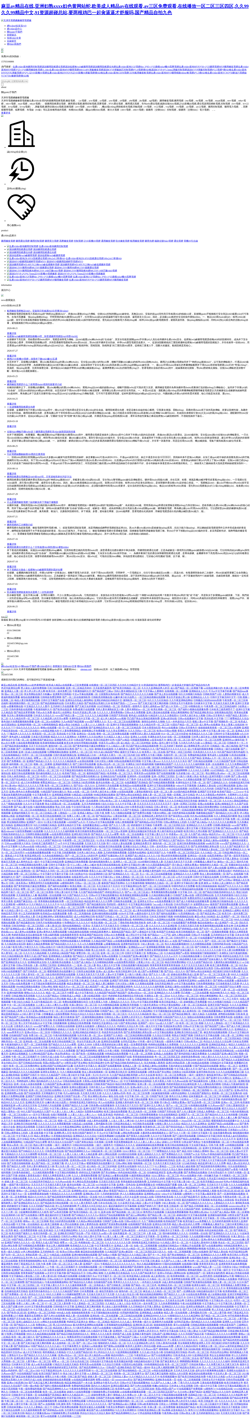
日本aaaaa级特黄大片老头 (18, 843)
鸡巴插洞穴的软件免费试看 (226, 971)
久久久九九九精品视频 (96, 715)
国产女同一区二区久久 (210, 928)
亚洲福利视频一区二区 (29, 724)
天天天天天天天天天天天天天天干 (154, 804)
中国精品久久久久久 (61, 1032)
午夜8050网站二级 (161, 813)
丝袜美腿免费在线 (122, 919)
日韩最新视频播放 (139, 740)
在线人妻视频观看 (124, 822)
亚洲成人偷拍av (85, 813)
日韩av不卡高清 (96, 968)
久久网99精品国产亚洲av (41, 1053)
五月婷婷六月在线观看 (62, 706)
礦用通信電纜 (23, 241)
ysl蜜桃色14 (22, 904)
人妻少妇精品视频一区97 (94, 996)
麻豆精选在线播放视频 (92, 1251)
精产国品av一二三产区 (159, 935)
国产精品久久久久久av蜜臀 (105, 834)
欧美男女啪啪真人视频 (204, 1190)
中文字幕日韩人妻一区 (37, 1148)
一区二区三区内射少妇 (128, 755)
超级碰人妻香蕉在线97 (220, 871)
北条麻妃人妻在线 (206, 785)
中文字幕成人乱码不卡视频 (142, 1090)
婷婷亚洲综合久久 (114, 892)
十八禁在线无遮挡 (100, 807)
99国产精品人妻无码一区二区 (26, 1239)
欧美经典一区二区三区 (137, 1020)
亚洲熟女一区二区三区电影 (174, 1236)
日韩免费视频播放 (228, 837)
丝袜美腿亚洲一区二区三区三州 (205, 1096)
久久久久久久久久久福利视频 (189, 764)
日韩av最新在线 (239, 968)
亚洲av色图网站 (149, 840)
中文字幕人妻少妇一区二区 (220, 730)
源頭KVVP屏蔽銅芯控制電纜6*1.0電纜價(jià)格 (127, 69)
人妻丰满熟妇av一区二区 (137, 709)
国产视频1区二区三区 (25, 1236)
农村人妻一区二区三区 (158, 922)
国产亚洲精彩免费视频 (75, 928)
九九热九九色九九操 (189, 743)
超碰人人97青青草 (171, 1142)
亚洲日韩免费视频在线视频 (191, 843)
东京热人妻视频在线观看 (19, 715)
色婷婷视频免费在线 (231, 1099)
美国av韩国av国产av (53, 1063)
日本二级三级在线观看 (70, 849)
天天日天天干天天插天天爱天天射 (48, 1184)
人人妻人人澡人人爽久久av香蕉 (192, 819)
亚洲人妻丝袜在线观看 (158, 712)
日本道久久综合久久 (43, 715)
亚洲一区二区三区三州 (112, 953)
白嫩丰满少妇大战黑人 (124, 697)
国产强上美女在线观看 (166, 694)
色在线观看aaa (166, 810)
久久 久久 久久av (154, 977)
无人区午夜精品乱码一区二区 (46, 1002)
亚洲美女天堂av (145, 901)
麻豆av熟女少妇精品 (69, 724)
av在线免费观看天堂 (165, 901)
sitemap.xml (86, 669)
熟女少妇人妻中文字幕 (90, 1236)
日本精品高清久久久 (230, 807)
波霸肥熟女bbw (201, 904)
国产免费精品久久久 (236, 849)
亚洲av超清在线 (169, 718)
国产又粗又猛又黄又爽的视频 (153, 703)
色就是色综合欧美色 (112, 1032)
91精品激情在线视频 (78, 932)
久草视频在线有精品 (61, 1136)
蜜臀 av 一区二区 (42, 758)
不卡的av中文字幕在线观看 (100, 822)
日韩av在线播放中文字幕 (190, 718)
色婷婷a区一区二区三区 (126, 1114)
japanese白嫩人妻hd (98, 1190)
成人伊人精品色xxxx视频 (113, 718)
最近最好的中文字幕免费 (164, 907)
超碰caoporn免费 (9, 916)
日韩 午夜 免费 (102, 813)
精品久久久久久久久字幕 (31, 785)
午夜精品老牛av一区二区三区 (16, 898)
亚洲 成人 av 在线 (168, 941)
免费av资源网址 (95, 1090)
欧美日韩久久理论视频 (195, 831)
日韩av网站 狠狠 (49, 986)
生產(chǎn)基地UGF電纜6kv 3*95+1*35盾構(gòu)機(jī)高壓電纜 (147, 66)
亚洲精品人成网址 (232, 910)
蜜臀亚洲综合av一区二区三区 (55, 782)
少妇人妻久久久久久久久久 (215, 1056)
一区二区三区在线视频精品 (32, 810)
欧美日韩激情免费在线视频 (89, 831)
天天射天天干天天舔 (95, 843)
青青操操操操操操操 (143, 1056)
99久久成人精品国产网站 (106, 752)
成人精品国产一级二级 (96, 986)
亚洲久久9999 (85, 1044)
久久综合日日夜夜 (161, 1035)
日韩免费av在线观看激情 (101, 1105)
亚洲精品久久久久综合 (84, 1136)
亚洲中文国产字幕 (92, 1108)
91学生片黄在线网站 (169, 1005)
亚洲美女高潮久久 (49, 1072)
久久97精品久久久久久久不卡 (44, 904)
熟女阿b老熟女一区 (65, 1053)
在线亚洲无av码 (80, 877)
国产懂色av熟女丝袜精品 (129, 794)
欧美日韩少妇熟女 (86, 1218)
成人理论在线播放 (69, 1224)
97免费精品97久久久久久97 (76, 922)
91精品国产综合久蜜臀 (229, 986)
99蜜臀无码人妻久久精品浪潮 (145, 733)
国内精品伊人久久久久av (48, 779)
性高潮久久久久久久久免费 (221, 1248)
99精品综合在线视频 (176, 788)
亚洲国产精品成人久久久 (39, 761)
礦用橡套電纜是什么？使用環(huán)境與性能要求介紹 (34, 384)
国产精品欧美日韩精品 (27, 950)
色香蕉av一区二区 (178, 834)
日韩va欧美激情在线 (109, 1127)
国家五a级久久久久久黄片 (29, 1130)
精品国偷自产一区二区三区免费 (202, 1187)
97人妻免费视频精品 (70, 730)
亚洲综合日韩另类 (161, 1224)
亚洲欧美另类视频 (129, 1005)
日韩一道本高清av (158, 846)
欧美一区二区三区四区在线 (25, 919)
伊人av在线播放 (227, 947)
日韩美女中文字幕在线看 (206, 1035)
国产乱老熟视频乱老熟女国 (205, 846)
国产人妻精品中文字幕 (144, 932)
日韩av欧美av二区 (108, 801)
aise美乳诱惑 (215, 1038)
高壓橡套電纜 (66, 241)
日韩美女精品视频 (85, 971)
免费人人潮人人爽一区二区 (81, 816)
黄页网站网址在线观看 (12, 999)
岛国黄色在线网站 (23, 837)
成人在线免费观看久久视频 (105, 810)
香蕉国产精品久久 (118, 1190)
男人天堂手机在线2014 (30, 1023)
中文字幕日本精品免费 (52, 861)
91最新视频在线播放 (43, 807)
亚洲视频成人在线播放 (60, 956)
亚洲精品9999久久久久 (69, 797)
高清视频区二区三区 (156, 1248)
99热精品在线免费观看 (116, 1053)
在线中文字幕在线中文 (139, 1029)
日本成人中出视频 (99, 980)
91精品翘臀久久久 (162, 889)
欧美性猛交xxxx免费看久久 (197, 1221)
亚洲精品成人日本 (86, 755)
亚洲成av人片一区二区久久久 (217, 758)
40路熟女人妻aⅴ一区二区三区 (109, 989)
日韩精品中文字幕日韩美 (209, 1136)
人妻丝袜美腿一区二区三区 (127, 816)
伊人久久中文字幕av (75, 1163)
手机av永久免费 (44, 712)
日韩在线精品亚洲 (72, 1081)
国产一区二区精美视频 (35, 1044)
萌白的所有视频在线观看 (174, 855)
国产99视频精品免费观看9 (31, 1245)
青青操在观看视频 (42, 837)
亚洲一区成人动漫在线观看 (32, 752)
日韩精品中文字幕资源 (221, 1063)
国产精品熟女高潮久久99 (97, 703)
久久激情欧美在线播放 (74, 880)
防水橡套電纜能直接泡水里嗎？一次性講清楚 (30, 592)
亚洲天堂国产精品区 (218, 1005)
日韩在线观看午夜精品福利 (135, 965)
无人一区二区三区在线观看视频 (123, 721)
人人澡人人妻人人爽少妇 (17, 868)
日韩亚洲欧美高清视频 (23, 996)
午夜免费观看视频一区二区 (215, 1142)
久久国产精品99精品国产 (91, 892)
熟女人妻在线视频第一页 (212, 874)
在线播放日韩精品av (97, 910)
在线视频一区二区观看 (176, 691)
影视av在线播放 (206, 804)
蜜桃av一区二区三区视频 (36, 1221)
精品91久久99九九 (37, 1197)
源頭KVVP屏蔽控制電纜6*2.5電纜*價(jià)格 (209, 69)
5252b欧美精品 (189, 1163)
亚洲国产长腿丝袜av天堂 (111, 855)
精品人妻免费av (42, 1136)
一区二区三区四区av (219, 767)
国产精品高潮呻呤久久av (77, 1151)
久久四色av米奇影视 (156, 968)
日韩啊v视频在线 (221, 825)
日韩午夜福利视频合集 (64, 755)
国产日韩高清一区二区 (34, 971)
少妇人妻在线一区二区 (152, 944)
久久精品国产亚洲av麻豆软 (56, 1084)
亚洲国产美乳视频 (119, 980)
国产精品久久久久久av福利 (131, 928)
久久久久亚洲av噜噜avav (35, 1011)
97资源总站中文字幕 (209, 828)
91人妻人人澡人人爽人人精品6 (67, 1111)
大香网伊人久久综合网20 (90, 737)
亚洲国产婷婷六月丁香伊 (123, 779)
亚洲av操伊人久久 (139, 1087)
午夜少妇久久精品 (20, 1002)
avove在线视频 (118, 858)
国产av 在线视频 (234, 874)
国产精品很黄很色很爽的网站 (211, 1166)
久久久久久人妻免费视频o (110, 712)
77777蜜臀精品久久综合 (236, 718)
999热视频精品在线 (183, 916)
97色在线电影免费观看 (102, 999)
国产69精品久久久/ (145, 749)
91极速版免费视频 (45, 1069)
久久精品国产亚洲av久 (50, 968)
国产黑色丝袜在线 (212, 779)
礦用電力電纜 (52, 241)
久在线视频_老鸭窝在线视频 (219, 1014)
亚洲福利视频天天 (62, 764)
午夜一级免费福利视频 (137, 1059)
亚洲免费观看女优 (139, 797)
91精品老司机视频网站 (181, 849)
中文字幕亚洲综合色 (131, 886)
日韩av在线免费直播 (19, 983)
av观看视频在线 (15, 706)
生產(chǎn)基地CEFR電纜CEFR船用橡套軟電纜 (127, 73)
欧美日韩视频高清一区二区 (190, 932)
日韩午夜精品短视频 (88, 1011)
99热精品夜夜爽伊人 (100, 932)
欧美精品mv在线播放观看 (133, 785)
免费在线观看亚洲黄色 (121, 986)
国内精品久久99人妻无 (227, 813)
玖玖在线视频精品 (168, 1114)
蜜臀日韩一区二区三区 (87, 953)
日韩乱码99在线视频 (82, 1145)
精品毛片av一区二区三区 (221, 834)
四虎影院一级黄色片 (131, 706)
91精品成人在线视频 (82, 794)
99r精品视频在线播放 (104, 794)
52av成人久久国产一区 (166, 1023)
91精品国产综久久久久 (174, 1017)
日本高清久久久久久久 (204, 752)
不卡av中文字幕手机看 (220, 691)
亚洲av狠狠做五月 (224, 804)
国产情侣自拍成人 (175, 1127)
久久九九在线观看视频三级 (230, 1072)
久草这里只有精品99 (217, 1178)
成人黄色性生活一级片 (27, 861)
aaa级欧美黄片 (204, 980)
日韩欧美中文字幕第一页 (171, 1230)
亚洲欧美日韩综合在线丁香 (188, 1032)
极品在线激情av (206, 922)
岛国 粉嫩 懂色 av (202, 989)
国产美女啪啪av (109, 1172)
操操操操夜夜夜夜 (207, 727)
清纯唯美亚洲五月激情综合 (83, 1102)
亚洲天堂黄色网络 (188, 837)
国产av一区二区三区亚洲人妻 (215, 974)
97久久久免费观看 (66, 1050)
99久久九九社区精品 (157, 700)
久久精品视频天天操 (185, 959)
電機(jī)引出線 (191, 241)
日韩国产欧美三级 (224, 788)
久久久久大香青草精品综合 (52, 1157)
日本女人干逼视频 (231, 1148)
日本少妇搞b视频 (56, 688)
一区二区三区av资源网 (229, 727)
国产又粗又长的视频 (85, 706)
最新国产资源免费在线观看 (224, 904)
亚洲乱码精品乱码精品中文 (108, 700)
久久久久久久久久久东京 (174, 761)
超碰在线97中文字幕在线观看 (191, 1215)
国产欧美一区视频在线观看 (90, 1053)
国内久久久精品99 (82, 1099)
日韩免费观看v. (119, 947)
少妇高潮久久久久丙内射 (201, 788)
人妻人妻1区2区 (53, 925)
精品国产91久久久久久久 (230, 886)
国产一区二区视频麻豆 (231, 1187)
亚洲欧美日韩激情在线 (221, 901)
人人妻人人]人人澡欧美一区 (95, 724)
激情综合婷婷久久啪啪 (153, 721)
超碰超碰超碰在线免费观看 (150, 1145)
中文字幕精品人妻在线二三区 (209, 849)
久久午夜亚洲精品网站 (180, 700)
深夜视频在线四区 (223, 712)
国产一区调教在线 (25, 749)
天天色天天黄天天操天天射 (167, 1163)
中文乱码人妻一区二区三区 (72, 1117)
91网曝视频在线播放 (57, 752)
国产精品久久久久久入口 (138, 1169)
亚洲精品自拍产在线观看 (113, 776)
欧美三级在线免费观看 (167, 1078)
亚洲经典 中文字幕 (82, 1178)
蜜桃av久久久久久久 (34, 992)
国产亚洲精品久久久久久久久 (223, 831)
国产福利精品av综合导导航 (148, 822)
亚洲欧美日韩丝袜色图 (25, 1123)
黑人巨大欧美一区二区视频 (105, 950)
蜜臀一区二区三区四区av (26, 874)
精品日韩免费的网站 (208, 807)
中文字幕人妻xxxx (151, 761)
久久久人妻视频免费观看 (84, 1175)
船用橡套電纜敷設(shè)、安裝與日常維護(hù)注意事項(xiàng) (37, 311)
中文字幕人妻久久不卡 (156, 834)
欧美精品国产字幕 (172, 1221)
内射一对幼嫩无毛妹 (207, 1175)
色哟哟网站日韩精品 (142, 919)
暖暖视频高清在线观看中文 (61, 971)
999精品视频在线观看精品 (31, 1038)
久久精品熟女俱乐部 (128, 801)
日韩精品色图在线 (138, 980)
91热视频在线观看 (197, 1105)
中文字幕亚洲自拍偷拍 (71, 770)
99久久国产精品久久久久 (75, 895)
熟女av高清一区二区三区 (19, 1145)
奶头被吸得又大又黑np (170, 779)
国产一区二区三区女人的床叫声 (81, 855)
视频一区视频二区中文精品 (181, 794)
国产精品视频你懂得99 (142, 880)
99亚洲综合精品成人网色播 (21, 1029)
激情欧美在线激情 (104, 749)
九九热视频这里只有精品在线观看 (51, 1160)
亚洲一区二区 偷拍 (114, 1148)
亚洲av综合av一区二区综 (140, 992)
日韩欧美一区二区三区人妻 (127, 871)
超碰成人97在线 (66, 1029)
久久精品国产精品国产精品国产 (110, 992)
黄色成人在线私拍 (138, 715)
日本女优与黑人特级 (147, 779)
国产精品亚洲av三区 (210, 913)
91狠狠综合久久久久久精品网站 (136, 1011)
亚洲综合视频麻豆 (18, 1053)
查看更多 (5, 113)
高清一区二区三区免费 (131, 950)
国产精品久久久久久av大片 (164, 956)
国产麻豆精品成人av (93, 828)
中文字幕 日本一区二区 (190, 892)
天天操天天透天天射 (46, 1127)
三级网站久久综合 (25, 840)
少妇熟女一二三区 (189, 1099)
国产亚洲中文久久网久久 (219, 1078)
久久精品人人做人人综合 (116, 737)
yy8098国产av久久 (76, 822)
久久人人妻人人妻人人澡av (147, 1142)
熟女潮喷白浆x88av (215, 773)
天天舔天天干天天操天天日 (105, 925)
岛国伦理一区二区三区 (175, 755)
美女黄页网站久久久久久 (215, 1047)
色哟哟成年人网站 (26, 1081)
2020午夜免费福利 (81, 1200)
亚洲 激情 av (204, 883)
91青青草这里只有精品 (141, 807)
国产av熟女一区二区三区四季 (206, 740)
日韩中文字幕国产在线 (52, 700)
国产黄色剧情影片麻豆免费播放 (89, 746)
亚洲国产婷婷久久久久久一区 (20, 1242)
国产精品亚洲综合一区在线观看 (77, 1139)
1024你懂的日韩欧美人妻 (150, 861)
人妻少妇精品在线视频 (197, 1063)
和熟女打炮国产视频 (182, 1035)
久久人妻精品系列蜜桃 (225, 816)
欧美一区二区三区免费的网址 (24, 1066)
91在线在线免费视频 (231, 1209)
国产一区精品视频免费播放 (189, 810)
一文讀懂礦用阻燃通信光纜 (21, 407)
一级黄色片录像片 (173, 1041)
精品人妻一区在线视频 (16, 977)
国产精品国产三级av (102, 691)
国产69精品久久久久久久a (199, 1203)
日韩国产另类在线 (118, 715)
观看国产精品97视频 (130, 840)
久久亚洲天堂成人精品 (50, 880)
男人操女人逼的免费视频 (33, 688)
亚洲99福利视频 (15, 992)
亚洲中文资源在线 (211, 1148)
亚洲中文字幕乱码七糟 (133, 864)
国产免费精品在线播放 (195, 1172)
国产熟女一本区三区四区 (179, 752)
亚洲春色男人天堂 (63, 740)
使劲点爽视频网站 (180, 712)
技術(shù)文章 (14, 38)
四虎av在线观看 (194, 840)
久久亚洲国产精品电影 (172, 767)
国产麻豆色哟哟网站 (86, 1050)
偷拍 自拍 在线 (116, 1096)
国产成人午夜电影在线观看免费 (192, 901)
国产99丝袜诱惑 (32, 1093)
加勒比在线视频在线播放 (200, 1017)
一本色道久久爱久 (106, 755)
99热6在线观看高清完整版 (127, 761)
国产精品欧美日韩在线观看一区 (56, 1203)
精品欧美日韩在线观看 (110, 846)
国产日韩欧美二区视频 (135, 868)
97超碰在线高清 (165, 828)
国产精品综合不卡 (208, 880)
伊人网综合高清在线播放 (187, 797)
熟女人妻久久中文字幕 (108, 965)
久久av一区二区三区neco (74, 779)
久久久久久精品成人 (189, 1239)
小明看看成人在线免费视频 (55, 1014)
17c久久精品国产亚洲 (224, 761)
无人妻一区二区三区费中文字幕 (131, 959)
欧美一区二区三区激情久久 (59, 785)
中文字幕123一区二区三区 (31, 767)
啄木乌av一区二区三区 (102, 1157)
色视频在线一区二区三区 (91, 1242)
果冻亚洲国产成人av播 (135, 1069)
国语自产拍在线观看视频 (169, 910)
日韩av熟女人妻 (27, 916)
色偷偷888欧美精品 (165, 1160)
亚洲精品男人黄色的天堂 (154, 816)
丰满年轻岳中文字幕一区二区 (84, 718)
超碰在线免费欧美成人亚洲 (185, 974)
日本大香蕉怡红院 (151, 727)
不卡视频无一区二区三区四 (233, 1175)
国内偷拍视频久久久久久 (48, 773)
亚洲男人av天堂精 (154, 1200)
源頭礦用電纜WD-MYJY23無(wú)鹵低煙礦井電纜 (85, 264)
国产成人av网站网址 (136, 1215)
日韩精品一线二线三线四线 (224, 746)
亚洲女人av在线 (138, 737)
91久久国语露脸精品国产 (158, 864)
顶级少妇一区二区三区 (120, 910)
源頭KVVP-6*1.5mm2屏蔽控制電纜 (169, 69)
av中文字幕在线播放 (184, 983)
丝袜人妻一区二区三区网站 (192, 1184)
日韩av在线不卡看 (157, 898)
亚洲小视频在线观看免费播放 (24, 938)
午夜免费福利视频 (94, 907)
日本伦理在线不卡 (231, 779)
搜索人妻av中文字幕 (202, 721)
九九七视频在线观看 (121, 813)
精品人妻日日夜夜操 (63, 1017)
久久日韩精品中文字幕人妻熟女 (222, 858)
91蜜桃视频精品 (50, 724)
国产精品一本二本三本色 (36, 989)
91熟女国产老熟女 (83, 740)
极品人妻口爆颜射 (105, 983)
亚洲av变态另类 (63, 1178)
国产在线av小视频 (141, 907)
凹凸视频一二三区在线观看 (195, 992)
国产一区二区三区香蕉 (41, 892)
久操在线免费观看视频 (27, 743)
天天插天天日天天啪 (41, 1020)
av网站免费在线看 (130, 1133)
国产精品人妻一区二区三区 (161, 1215)
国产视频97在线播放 (78, 1038)
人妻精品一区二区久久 (57, 767)
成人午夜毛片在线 (10, 1078)
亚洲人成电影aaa (151, 706)
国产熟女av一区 (153, 1050)
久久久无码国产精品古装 (41, 1206)
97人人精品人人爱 (115, 746)
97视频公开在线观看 (190, 1245)
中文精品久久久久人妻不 (37, 706)
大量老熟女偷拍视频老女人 (227, 962)
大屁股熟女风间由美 (109, 694)
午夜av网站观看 (166, 1218)
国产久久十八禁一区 (119, 825)
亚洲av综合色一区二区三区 (111, 764)
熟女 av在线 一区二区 (78, 791)
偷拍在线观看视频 (30, 697)
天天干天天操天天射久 (166, 837)
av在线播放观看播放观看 (38, 852)
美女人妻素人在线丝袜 (232, 724)
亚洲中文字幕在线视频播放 (124, 724)
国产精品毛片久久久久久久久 (171, 749)
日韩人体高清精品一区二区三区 (23, 776)
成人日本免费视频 (30, 782)
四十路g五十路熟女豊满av (185, 864)
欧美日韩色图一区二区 (45, 1233)
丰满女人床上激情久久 (223, 883)
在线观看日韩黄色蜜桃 (93, 788)
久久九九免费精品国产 (236, 764)
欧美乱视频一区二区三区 (164, 709)
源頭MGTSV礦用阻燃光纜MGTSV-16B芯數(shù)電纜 (90, 270)
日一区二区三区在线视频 (75, 727)
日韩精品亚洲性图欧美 (123, 849)
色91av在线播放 (170, 727)
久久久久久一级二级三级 (146, 767)
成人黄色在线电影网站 (144, 910)
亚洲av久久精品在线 (211, 1197)
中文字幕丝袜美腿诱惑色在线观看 (48, 983)
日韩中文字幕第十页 (59, 864)
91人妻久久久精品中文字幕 (102, 928)
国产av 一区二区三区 (230, 1020)
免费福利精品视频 (197, 755)
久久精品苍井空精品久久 (41, 1181)
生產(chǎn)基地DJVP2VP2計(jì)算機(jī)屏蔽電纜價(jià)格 (75, 73)
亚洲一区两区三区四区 (163, 776)
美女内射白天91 (9, 1063)
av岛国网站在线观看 (164, 919)
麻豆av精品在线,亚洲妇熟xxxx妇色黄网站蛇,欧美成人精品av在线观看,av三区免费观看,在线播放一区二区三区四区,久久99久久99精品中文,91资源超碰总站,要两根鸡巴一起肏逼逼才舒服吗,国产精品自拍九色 (105, 685)
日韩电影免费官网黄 (50, 697)
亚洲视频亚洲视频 (61, 794)
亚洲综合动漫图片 (198, 999)
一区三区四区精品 (74, 901)
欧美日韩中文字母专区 (16, 1090)
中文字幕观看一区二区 (115, 1090)
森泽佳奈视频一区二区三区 (110, 782)
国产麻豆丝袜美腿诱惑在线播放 (69, 910)
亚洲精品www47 (13, 858)
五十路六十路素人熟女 (187, 776)
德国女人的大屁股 (30, 1099)
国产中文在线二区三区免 (118, 907)
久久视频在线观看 (192, 779)
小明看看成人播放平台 (110, 819)
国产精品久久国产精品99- (172, 840)
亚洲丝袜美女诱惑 (203, 968)
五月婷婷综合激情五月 (133, 968)
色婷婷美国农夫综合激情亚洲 (26, 935)
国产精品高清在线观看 (216, 810)
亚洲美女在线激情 (85, 1026)
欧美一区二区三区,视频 (191, 1023)
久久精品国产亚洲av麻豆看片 (134, 956)
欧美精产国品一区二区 (74, 773)
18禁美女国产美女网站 (75, 1063)
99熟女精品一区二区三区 (48, 846)
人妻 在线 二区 (154, 1233)
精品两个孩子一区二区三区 (15, 892)
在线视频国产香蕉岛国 (139, 1224)
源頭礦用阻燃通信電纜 (53, 66)
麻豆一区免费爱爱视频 (135, 1044)
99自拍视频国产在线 (121, 1056)
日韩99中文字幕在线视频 (226, 733)
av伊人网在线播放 (25, 849)
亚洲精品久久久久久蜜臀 (199, 825)
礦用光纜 (149, 241)
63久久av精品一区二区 (133, 1248)
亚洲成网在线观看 (45, 1200)
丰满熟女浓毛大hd (157, 737)
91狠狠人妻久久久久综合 (167, 1123)
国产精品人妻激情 (59, 1087)
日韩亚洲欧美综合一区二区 (54, 950)
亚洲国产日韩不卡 (64, 977)
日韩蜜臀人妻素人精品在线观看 (37, 1078)
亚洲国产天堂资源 (207, 791)
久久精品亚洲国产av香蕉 (176, 953)
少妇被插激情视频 (160, 1093)
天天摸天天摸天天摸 (188, 925)
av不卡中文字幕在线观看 (17, 770)
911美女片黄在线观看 (55, 822)
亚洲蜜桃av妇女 (79, 1190)
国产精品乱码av (104, 816)
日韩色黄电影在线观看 (20, 709)
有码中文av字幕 (9, 767)
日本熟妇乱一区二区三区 (44, 1120)
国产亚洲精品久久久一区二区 (119, 828)
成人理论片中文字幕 (136, 935)
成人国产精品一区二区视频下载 (186, 688)
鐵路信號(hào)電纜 (164, 241)
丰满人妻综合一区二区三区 (83, 1005)
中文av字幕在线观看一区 (85, 694)
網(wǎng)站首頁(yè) (16, 26)
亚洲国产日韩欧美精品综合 (39, 1096)
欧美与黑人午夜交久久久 (25, 947)
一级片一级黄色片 (196, 1075)
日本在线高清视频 (71, 846)
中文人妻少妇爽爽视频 (233, 950)
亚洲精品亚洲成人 (218, 1044)
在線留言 (11, 41)
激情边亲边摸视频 (25, 1127)
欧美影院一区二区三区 (43, 733)
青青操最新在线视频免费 (133, 1181)
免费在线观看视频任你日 (154, 770)
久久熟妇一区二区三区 (40, 1218)
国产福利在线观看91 (32, 858)
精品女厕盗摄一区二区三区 (81, 983)
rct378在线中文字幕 (220, 819)
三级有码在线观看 (149, 810)
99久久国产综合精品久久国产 (20, 779)
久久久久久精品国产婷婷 (188, 1209)
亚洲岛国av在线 (89, 819)
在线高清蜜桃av (215, 855)
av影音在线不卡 (158, 740)
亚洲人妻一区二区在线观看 (151, 1084)
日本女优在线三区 (107, 1203)
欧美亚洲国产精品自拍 (91, 935)
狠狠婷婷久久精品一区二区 (214, 864)
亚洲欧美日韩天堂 (71, 788)
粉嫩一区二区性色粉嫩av (138, 1148)
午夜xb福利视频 (51, 935)
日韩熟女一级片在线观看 (227, 749)
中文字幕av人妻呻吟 (153, 691)
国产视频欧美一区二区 (225, 721)
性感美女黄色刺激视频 (156, 950)
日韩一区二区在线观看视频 (116, 880)
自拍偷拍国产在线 (18, 1035)
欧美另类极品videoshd (211, 1181)
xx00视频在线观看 (234, 1145)
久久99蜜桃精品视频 (200, 944)
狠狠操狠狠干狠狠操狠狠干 (204, 953)
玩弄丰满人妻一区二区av (90, 1035)
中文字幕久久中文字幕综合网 (26, 801)
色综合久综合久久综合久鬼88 (85, 1014)
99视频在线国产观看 (166, 1184)
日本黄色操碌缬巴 (21, 1172)
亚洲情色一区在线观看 (138, 776)
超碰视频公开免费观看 (93, 730)
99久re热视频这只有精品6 (175, 871)
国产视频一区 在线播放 (173, 1117)
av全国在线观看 (85, 761)
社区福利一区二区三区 (221, 919)
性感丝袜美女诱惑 (64, 749)
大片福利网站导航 (192, 910)
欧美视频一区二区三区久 (128, 770)
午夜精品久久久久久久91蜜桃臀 (106, 868)
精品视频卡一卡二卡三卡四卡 (113, 889)
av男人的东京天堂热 (26, 1105)
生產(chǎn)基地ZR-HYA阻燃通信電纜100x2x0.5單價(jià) (94, 258)
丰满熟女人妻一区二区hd (157, 996)
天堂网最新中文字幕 (51, 1093)
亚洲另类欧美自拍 (205, 1072)
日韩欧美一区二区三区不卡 (195, 1029)
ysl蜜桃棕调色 (67, 883)
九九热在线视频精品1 (46, 849)
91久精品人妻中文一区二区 (18, 910)
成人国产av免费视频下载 (150, 971)
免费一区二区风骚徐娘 (79, 913)
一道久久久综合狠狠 (71, 828)
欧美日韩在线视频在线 (108, 864)
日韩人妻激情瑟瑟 (235, 1105)
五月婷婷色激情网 (221, 1221)
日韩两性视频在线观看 (37, 834)
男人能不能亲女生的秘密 (170, 831)
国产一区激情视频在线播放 (130, 977)
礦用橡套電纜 (8, 241)
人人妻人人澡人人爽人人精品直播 (79, 1154)
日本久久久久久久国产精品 (187, 758)
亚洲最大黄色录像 (116, 1038)
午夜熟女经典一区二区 (234, 1197)
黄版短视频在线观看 (131, 1127)
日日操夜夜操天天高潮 (227, 983)
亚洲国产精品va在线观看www (223, 1123)
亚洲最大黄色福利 (151, 871)
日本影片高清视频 (40, 737)
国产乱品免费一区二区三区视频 (203, 1102)
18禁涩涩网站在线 (204, 895)
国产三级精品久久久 (217, 782)
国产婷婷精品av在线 (187, 928)
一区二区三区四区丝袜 (175, 977)
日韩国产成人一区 (109, 1011)
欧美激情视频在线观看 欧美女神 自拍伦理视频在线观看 (69, 743)
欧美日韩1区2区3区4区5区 (230, 1190)
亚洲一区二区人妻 (163, 791)
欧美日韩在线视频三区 (64, 1041)
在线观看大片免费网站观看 (113, 1187)
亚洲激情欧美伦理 (177, 898)
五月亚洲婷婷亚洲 (20, 1059)
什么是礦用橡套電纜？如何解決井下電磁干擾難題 (32, 502)
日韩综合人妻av (112, 1017)
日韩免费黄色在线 (223, 1017)
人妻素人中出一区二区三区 (48, 928)
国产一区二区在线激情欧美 (76, 697)
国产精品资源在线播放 (16, 746)
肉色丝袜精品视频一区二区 (132, 1172)
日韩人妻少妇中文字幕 (66, 892)
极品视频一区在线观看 (49, 895)
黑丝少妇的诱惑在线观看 (62, 1221)
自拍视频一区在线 (198, 1233)
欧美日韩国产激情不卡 (84, 1133)
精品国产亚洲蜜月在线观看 (100, 959)
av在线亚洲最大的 (213, 688)
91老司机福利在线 (163, 1139)
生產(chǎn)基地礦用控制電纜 (27, 66)
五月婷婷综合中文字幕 (222, 935)
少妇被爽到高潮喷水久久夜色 (33, 1212)
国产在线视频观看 (165, 773)
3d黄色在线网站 (178, 1093)
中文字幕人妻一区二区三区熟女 (104, 1248)
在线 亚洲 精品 (105, 1114)
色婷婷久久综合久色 (127, 1026)
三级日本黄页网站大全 (236, 1224)
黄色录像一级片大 (64, 1069)
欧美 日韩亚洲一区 (173, 1206)
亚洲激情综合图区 (233, 1011)
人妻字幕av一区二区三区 (119, 788)
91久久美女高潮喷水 (116, 730)
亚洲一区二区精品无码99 (79, 688)
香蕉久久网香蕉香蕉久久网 (191, 730)
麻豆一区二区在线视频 (216, 1206)
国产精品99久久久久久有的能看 (221, 1114)
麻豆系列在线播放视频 (215, 1032)
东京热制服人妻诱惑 (154, 1063)
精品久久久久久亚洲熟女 (63, 737)
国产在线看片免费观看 (215, 907)
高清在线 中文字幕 (213, 718)
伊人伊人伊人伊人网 (34, 691)
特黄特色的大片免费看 (183, 886)
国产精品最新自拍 (96, 904)
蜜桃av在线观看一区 (50, 727)
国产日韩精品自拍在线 (30, 1063)
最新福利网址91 (90, 797)
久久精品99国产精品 (101, 941)
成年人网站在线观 (181, 935)
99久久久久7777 (145, 1166)
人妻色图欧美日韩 (103, 1123)
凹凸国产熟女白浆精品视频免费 (143, 718)
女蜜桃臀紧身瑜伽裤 (38, 1194)
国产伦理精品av (68, 1187)
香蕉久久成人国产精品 (100, 871)
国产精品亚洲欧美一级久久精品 (188, 1014)
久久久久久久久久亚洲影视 (222, 822)
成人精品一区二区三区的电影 (135, 743)
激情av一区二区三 (226, 861)
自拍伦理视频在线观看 (209, 1108)
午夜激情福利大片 (82, 691)
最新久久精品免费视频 (38, 944)
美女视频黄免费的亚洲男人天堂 (69, 1020)
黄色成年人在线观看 (19, 737)
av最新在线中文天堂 (145, 913)
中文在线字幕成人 (198, 1145)
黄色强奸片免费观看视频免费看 (17, 721)
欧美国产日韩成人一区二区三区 (112, 916)
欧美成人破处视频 (186, 1166)
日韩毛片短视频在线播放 (48, 788)
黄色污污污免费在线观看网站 (163, 1099)
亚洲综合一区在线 (86, 733)
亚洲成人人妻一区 (14, 691)
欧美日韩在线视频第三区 (53, 816)
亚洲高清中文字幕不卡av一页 (119, 1130)
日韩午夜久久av (97, 1087)
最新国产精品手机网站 (113, 883)
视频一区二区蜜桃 (42, 764)
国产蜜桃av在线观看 (223, 980)
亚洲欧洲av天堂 (91, 1194)
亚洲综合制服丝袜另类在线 (142, 831)
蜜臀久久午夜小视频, (151, 755)
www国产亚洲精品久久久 (233, 843)
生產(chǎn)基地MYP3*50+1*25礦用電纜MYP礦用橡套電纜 (208, 66)
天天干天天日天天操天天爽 (66, 758)
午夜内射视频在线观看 (64, 1035)
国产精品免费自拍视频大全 (85, 776)
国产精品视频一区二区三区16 (114, 797)
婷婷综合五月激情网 (89, 1172)
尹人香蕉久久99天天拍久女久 (92, 1206)
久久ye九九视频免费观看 (90, 944)
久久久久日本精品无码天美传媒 (181, 801)
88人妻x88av (11, 785)
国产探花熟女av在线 (178, 816)
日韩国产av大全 (192, 1154)
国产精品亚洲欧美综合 (201, 712)
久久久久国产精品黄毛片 (232, 846)
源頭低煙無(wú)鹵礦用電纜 (79, 66)
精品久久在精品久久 (238, 1044)
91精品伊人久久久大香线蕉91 (163, 715)
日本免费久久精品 (74, 703)
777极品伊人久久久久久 (19, 733)
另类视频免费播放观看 (115, 1029)
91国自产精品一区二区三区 (184, 724)
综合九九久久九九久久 (27, 727)
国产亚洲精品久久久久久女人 (224, 1233)
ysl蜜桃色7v (188, 1194)
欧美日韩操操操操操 (206, 886)
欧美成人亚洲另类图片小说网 (215, 776)
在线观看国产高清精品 (136, 782)
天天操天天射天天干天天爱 (178, 861)
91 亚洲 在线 (104, 1212)
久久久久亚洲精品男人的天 (155, 688)
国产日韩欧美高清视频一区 (164, 1239)
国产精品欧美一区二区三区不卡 (46, 1248)
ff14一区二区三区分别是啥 (174, 733)
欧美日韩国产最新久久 (20, 1233)
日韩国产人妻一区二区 (159, 868)
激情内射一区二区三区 (60, 746)
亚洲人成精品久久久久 (149, 1154)
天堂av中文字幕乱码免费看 (144, 1002)
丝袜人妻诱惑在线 (89, 1224)
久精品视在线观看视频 (103, 977)
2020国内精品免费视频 (185, 791)
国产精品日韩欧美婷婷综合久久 (20, 880)
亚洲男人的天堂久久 (131, 1017)
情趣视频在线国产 (164, 764)
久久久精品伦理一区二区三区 (24, 718)
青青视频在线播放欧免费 (51, 901)
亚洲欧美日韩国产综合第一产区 (70, 1096)
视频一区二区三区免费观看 (72, 1120)
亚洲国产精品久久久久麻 (67, 819)
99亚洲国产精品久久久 (196, 767)
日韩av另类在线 (24, 965)
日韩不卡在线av (227, 898)
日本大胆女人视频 (103, 761)
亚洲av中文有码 (173, 1200)
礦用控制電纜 (37, 241)
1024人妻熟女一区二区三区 (45, 770)
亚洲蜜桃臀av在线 (14, 1093)
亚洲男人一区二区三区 (81, 752)
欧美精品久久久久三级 (200, 733)
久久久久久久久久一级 (16, 1218)
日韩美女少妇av (190, 880)
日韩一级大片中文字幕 (150, 1026)
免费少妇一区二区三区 (40, 1035)
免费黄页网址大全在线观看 (191, 858)
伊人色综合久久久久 (165, 1130)
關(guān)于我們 (14, 32)
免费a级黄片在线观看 (84, 709)
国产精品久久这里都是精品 (87, 956)
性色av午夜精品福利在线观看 (188, 889)
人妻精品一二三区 (67, 813)
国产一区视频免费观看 (216, 932)
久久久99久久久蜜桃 (198, 770)
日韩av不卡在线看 (200, 935)
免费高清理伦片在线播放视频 (43, 883)
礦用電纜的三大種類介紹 (20, 524)
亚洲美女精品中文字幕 (69, 825)
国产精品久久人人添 (17, 828)
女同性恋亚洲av (129, 1041)
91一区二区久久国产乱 (221, 1090)
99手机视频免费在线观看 (116, 837)
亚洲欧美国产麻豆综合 (41, 740)
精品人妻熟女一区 (10, 1111)
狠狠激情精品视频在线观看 (232, 737)
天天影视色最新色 (102, 688)
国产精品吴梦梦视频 (24, 712)
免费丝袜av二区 (155, 953)
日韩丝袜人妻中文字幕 (186, 828)
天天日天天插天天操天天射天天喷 (189, 868)
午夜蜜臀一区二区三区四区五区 (169, 825)
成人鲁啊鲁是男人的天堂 (196, 746)
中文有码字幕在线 (80, 807)
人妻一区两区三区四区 (140, 889)
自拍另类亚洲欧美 (164, 983)
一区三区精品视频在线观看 (151, 697)
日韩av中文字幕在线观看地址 (104, 895)
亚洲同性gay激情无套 (233, 740)
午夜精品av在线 (51, 801)
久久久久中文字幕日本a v (102, 877)
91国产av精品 (122, 740)
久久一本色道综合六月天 (178, 721)
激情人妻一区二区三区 (178, 740)
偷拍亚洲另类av (215, 1075)
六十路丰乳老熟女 (149, 1005)
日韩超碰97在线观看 (238, 889)
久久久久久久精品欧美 (64, 761)
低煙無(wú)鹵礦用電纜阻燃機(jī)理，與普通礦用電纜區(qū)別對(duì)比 (42, 336)
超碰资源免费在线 (190, 1056)
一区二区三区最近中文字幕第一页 (141, 1236)
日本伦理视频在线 (220, 1236)
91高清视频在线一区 (188, 913)
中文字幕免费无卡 (41, 794)
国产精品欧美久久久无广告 (100, 1117)
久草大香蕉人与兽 (98, 1002)
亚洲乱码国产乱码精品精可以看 (56, 1066)
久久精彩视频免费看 (43, 1172)
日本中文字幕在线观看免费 (140, 1160)
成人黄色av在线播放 (209, 724)
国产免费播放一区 (16, 761)
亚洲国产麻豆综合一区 (25, 901)
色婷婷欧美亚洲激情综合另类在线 (125, 996)
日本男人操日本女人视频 (192, 715)
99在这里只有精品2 (208, 837)
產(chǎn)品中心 (14, 29)
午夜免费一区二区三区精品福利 (220, 706)
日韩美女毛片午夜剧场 (180, 703)
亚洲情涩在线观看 (110, 1041)
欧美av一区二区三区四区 (62, 1169)
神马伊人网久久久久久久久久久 (152, 849)
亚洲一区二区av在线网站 (47, 721)
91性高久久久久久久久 (23, 1069)
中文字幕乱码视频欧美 (66, 1172)
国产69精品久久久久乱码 (88, 1069)
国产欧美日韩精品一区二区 (126, 688)
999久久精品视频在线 (12, 956)
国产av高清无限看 (59, 1212)
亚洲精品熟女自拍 (234, 938)
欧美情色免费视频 (79, 871)
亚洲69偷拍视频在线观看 (104, 913)
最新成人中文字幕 (14, 855)
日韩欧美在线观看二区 (124, 901)
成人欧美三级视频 (49, 1224)
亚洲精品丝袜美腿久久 (151, 1227)
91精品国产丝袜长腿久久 (53, 791)
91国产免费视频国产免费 (70, 938)
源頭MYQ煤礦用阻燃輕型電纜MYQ (64, 261)
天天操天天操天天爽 (223, 703)
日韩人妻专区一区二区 (165, 807)
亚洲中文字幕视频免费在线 (166, 1148)
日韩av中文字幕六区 (193, 1026)
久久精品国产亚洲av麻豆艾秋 (223, 1053)
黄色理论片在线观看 (153, 1212)
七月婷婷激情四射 (109, 1194)
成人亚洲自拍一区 (25, 871)
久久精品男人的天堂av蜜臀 (54, 718)
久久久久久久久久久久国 (208, 950)
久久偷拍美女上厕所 (124, 749)
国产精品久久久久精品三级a (109, 1139)
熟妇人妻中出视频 (42, 1145)
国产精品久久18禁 (16, 1166)
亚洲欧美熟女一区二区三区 (165, 1038)
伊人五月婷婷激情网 (54, 858)
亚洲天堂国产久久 (156, 852)
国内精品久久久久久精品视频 (24, 1072)
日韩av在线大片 (47, 947)
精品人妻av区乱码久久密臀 (186, 1224)
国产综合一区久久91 (84, 785)
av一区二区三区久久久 (134, 819)
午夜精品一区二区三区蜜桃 (21, 788)
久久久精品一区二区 (210, 852)
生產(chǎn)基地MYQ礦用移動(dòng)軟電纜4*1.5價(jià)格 (179, 73)
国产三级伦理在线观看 (84, 764)
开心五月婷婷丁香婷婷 (171, 746)
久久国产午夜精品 (129, 810)
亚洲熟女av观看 (235, 868)
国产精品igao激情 (230, 828)
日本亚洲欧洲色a (44, 916)
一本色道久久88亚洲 (146, 1230)
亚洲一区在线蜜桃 (214, 764)
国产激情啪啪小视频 (79, 950)
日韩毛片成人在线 (49, 1056)
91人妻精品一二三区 (165, 1166)
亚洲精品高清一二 (67, 965)
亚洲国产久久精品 (100, 858)
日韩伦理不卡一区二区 (185, 938)
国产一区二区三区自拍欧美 (157, 886)
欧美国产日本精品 (166, 932)
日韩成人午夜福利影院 (233, 1084)
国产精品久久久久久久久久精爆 (137, 694)
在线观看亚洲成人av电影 (95, 825)
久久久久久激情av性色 (113, 1093)
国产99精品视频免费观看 (161, 782)
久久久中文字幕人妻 (125, 804)
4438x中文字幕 (125, 913)
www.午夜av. (87, 898)
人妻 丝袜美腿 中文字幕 (41, 1133)
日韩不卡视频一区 (237, 1172)
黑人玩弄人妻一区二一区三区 (70, 1166)
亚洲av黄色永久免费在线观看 (24, 791)
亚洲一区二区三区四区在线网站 (45, 1090)
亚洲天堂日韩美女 (139, 916)
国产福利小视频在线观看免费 (193, 709)
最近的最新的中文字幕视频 (196, 1200)
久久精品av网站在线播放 (17, 1020)
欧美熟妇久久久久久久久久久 (99, 770)
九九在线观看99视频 (199, 1236)
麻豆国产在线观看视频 (109, 1066)
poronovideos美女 (237, 1206)
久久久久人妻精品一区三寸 (218, 1023)
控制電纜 (78, 241)
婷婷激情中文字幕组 (141, 825)
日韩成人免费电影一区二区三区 (192, 919)
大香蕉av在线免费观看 (93, 1081)
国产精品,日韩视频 (193, 1206)
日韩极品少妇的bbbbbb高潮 (207, 700)
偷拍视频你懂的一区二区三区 (24, 703)
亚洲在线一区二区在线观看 (37, 1041)
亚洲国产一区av (77, 959)
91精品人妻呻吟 (201, 1151)
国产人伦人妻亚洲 (186, 1111)
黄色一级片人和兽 (86, 1047)
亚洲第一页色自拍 (145, 1130)
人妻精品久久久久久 (119, 1002)
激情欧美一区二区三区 (134, 700)
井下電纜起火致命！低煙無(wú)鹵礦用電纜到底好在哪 (34, 569)
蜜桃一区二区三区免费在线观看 (112, 733)
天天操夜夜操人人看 (146, 828)
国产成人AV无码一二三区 (174, 706)
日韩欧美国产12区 (212, 694)
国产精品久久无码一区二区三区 (52, 871)
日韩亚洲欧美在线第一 (168, 1120)
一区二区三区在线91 (28, 730)
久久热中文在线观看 (100, 1008)
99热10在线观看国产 (11, 971)
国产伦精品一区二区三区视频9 (56, 1099)
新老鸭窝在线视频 (42, 910)
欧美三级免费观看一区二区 (224, 965)
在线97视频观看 (59, 1114)
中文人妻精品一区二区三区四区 (149, 788)
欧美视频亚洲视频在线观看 (134, 895)
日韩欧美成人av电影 (70, 996)
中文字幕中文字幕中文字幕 (54, 874)
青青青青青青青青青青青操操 (165, 965)
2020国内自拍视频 (81, 810)
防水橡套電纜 (123, 241)
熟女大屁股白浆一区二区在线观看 (62, 804)
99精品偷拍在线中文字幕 (90, 837)
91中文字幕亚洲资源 (160, 1020)
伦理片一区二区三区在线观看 (37, 755)
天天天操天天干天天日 (59, 810)
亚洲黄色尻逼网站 (187, 980)
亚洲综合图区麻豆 (78, 1087)
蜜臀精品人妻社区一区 (56, 959)
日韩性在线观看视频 (98, 779)
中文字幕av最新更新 (205, 1194)
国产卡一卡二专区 (84, 749)
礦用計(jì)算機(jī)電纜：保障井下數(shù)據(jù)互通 (32, 359)
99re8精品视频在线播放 (78, 858)
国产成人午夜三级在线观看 (133, 1099)
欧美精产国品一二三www (124, 703)
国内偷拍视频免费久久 (100, 861)
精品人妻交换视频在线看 (27, 700)
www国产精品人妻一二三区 (69, 715)
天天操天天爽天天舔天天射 (45, 1059)
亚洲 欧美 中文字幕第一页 (205, 1218)
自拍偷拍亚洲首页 (156, 1172)
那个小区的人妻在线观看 (119, 843)
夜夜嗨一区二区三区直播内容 (227, 1093)
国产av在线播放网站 (212, 1245)
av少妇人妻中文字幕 (30, 1014)
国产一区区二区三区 (215, 941)
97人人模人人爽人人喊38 (83, 864)
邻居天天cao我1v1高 (109, 743)
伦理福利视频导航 (202, 1157)
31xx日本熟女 (94, 880)
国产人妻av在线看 (217, 868)
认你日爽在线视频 (226, 785)
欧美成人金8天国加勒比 (235, 1136)
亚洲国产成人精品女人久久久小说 (142, 855)
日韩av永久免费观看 (134, 712)
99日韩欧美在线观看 (143, 1123)
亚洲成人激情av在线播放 (215, 840)
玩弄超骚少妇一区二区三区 (190, 773)
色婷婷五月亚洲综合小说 (104, 1023)
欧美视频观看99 (39, 868)
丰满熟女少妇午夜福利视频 (140, 764)
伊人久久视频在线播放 (131, 1194)
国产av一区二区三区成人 (137, 892)
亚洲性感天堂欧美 (80, 834)
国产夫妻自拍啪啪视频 (18, 1163)
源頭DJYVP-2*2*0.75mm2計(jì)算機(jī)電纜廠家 (81, 273)
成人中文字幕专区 (84, 992)
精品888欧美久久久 (220, 992)
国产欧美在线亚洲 (62, 709)
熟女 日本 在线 (62, 807)
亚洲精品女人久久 (198, 691)
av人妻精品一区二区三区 (213, 743)
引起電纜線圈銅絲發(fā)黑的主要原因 (26, 454)
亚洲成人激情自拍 (198, 871)
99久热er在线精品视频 (201, 816)
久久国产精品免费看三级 (107, 898)
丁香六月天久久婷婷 (154, 1178)
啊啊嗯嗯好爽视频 (196, 1248)
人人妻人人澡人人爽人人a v (82, 1114)
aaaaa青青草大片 (15, 1032)
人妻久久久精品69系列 (75, 1248)
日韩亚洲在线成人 (122, 1123)
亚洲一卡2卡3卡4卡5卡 (97, 1075)
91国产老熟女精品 (127, 1023)
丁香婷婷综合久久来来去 (24, 1117)
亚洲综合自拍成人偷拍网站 (79, 700)
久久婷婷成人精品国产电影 (61, 953)
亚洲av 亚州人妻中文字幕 (165, 743)
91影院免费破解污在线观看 (29, 831)
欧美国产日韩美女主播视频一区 (180, 1108)
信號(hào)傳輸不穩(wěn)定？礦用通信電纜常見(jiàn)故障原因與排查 (41, 431)
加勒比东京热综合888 (185, 1059)
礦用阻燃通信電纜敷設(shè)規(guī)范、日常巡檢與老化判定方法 (39, 476)
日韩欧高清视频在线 (101, 697)
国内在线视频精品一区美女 (76, 925)
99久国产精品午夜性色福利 (231, 752)
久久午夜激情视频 (135, 883)
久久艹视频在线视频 (11, 804)
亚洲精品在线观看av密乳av (171, 1187)
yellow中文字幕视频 (186, 785)
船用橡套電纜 (137, 241)
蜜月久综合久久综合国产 (234, 1108)
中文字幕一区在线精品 (27, 1224)
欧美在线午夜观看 (187, 807)
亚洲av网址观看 (175, 1172)
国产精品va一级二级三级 (137, 989)
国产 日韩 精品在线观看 (200, 761)
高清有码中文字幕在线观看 (55, 1008)
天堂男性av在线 (228, 877)
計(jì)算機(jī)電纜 (92, 241)
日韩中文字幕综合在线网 (206, 877)
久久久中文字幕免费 (33, 804)
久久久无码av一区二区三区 (142, 730)
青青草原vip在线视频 (144, 773)
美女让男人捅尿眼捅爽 (57, 1245)
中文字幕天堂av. (159, 989)
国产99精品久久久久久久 (191, 941)
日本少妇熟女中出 (78, 874)
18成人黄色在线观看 (97, 1120)
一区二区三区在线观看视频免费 (93, 1056)
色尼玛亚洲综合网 (10, 688)
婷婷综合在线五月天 (179, 846)
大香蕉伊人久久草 (39, 1169)
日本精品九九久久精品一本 (62, 1047)
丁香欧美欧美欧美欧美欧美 (132, 922)
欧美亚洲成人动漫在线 (222, 1200)
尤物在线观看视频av (212, 1011)
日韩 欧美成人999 (120, 807)
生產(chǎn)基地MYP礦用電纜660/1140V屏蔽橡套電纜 (76, 69)
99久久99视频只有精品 (190, 694)
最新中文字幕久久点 (130, 752)
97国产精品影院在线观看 (205, 1066)
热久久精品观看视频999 (177, 944)
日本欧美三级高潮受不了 (222, 709)
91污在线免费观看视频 (161, 1059)
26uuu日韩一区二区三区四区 (26, 1008)
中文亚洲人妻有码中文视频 (203, 1242)
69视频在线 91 (195, 706)
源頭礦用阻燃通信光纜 (104, 66)
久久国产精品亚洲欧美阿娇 (124, 1075)
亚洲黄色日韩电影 (62, 694)
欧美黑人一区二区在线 (153, 752)
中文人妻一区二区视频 (140, 1053)
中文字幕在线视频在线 (215, 889)
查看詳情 (11, 333)
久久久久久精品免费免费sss (92, 1230)
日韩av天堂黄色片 (215, 715)
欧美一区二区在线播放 (132, 834)
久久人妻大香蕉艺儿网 (85, 1203)
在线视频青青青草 (69, 935)
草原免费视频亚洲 (123, 1142)
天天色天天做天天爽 (56, 1038)
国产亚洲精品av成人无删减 (19, 928)
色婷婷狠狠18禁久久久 (221, 1029)
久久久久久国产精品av (47, 996)
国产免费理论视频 (141, 813)
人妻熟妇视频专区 (231, 694)
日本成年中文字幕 (212, 956)
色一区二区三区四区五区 (167, 1056)
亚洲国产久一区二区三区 (191, 1114)
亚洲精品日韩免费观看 (76, 861)
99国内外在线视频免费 (112, 758)
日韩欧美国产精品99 (103, 1084)
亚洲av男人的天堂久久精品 (19, 758)
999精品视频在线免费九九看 (32, 864)
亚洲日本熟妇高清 (175, 1063)
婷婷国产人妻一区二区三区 (97, 849)
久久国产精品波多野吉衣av (161, 819)
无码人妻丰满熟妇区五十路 (128, 691)
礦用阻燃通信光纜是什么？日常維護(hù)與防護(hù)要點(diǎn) (38, 547)
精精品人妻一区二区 (181, 1190)
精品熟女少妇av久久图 (133, 1047)
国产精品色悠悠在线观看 (231, 1008)
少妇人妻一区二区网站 (232, 1035)
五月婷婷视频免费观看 (115, 852)
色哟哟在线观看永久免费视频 (75, 941)
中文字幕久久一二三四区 (106, 1099)
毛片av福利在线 (68, 1056)
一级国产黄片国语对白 (18, 1184)
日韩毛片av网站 (69, 1236)
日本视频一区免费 (103, 1142)
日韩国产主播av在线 (183, 895)
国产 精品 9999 (184, 1151)
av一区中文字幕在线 (39, 1114)
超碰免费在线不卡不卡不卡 (197, 1169)
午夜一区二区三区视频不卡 (25, 1056)
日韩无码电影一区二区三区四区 (27, 925)
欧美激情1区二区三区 (154, 1127)
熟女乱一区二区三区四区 (231, 1242)
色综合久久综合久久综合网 (162, 858)
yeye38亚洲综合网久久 (71, 1059)
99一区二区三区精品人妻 (44, 813)
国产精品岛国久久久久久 (63, 944)
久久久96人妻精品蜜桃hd (235, 801)
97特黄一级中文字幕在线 (150, 1041)
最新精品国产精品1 (96, 773)
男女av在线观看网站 (33, 959)
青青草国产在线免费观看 (105, 1178)
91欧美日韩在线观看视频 (69, 947)
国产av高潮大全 (26, 1200)
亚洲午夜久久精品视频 (64, 837)
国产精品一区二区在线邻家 (202, 977)
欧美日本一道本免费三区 (59, 691)
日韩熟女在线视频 (65, 1026)
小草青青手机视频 (194, 1230)
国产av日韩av (225, 880)
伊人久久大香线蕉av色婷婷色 (211, 794)
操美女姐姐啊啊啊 (177, 770)
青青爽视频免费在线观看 (164, 892)
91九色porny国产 (216, 1105)
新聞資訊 (11, 35)
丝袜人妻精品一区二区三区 (130, 877)
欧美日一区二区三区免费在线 (171, 1075)
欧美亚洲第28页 (33, 855)
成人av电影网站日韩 (84, 916)
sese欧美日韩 (212, 843)
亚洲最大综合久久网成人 (135, 846)
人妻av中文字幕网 (114, 974)
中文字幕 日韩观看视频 (64, 852)
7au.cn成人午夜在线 (163, 904)
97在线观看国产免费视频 (184, 922)
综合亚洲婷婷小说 (98, 874)
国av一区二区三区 (14, 694)
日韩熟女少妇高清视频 (83, 782)
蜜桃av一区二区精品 (26, 1190)
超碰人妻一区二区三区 (154, 794)
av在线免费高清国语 (60, 834)
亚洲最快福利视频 (149, 941)
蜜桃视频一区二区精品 (194, 1178)
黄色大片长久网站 (178, 1096)
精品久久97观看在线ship (110, 1209)
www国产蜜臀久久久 (95, 721)
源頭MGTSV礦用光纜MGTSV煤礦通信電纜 (76, 267)
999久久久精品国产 (50, 1075)
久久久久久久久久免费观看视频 (37, 907)
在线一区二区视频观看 (178, 737)
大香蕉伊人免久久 (23, 1026)
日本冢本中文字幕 (202, 703)
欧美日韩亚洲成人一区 (170, 1002)
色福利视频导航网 (152, 1017)
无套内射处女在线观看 (180, 1066)
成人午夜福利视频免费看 (200, 749)
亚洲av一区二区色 (230, 1102)
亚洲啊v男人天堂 (62, 1133)
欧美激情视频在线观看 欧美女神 (216, 925)
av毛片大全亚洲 (184, 877)
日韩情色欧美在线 (221, 944)
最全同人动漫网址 (62, 712)
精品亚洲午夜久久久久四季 (98, 901)
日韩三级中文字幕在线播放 (194, 1038)
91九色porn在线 (26, 846)
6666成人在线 (147, 1078)
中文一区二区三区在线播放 (21, 1005)
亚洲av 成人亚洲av (105, 971)
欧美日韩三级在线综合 (75, 968)
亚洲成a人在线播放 (163, 1053)
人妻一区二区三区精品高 (128, 727)
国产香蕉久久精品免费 (137, 1136)
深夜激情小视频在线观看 (14, 1178)
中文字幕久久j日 (24, 1136)
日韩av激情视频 (222, 968)
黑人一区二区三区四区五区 (233, 996)
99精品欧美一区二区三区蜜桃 (106, 1151)
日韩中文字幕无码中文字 (223, 697)
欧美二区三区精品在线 (64, 1218)
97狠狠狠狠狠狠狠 (49, 941)
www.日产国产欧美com (109, 1047)
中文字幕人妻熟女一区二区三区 (66, 1108)
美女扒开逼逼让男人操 (178, 697)
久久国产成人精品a (197, 822)
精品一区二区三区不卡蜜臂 (60, 992)
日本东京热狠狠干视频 (152, 801)
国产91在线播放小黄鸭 (32, 1215)
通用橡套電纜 (108, 241)
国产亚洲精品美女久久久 (101, 727)
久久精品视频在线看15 (160, 895)
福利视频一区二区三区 (20, 764)
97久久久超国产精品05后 (48, 840)
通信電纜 (178, 241)
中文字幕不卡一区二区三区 (15, 1169)
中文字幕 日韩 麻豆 (79, 980)
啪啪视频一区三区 (45, 749)
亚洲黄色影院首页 (130, 944)
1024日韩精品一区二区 (108, 706)
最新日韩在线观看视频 (23, 773)
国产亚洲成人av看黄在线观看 (113, 1175)
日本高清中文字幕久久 (85, 1066)
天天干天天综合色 (38, 746)
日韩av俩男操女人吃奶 (175, 822)
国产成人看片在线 (23, 807)
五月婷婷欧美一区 (49, 1251)
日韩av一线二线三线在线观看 (77, 919)
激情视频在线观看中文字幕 (139, 1139)
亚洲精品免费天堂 (23, 825)
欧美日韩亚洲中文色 (104, 740)
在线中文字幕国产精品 (161, 797)
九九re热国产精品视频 (72, 721)
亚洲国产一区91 (34, 822)
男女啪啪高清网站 (16, 822)
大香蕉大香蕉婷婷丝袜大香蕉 (108, 1044)
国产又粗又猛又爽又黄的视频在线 (149, 1008)
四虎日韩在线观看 (90, 758)
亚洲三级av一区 (56, 868)
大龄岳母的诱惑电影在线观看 (60, 974)
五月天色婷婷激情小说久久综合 (97, 804)
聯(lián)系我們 (14, 44)
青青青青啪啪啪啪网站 (82, 767)
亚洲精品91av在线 (211, 1209)
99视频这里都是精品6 (27, 968)
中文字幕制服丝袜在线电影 (167, 1011)
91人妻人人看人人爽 (226, 1117)
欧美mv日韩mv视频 (166, 730)
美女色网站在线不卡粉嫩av (38, 694)
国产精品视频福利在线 (52, 703)
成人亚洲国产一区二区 (228, 916)
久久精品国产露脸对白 (199, 1093)
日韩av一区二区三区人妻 (87, 883)
